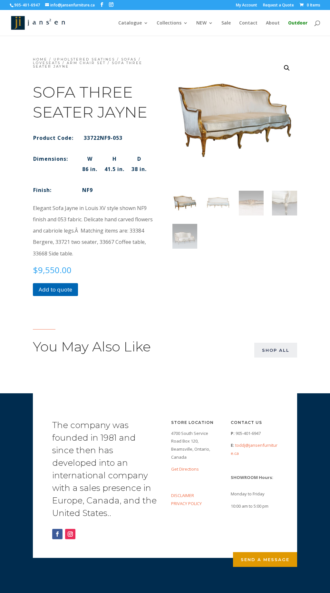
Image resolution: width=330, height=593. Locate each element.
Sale (226, 23)
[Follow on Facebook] (57, 534)
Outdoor (297, 23)
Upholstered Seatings (84, 59)
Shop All (275, 350)
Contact (248, 23)
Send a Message (265, 559)
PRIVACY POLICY (186, 503)
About (273, 23)
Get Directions (185, 469)
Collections (169, 23)
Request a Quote (278, 5)
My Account (246, 5)
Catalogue (130, 23)
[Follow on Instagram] (70, 534)
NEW (201, 23)
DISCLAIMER (182, 495)
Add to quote (55, 289)
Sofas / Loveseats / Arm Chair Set (87, 61)
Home (40, 59)
